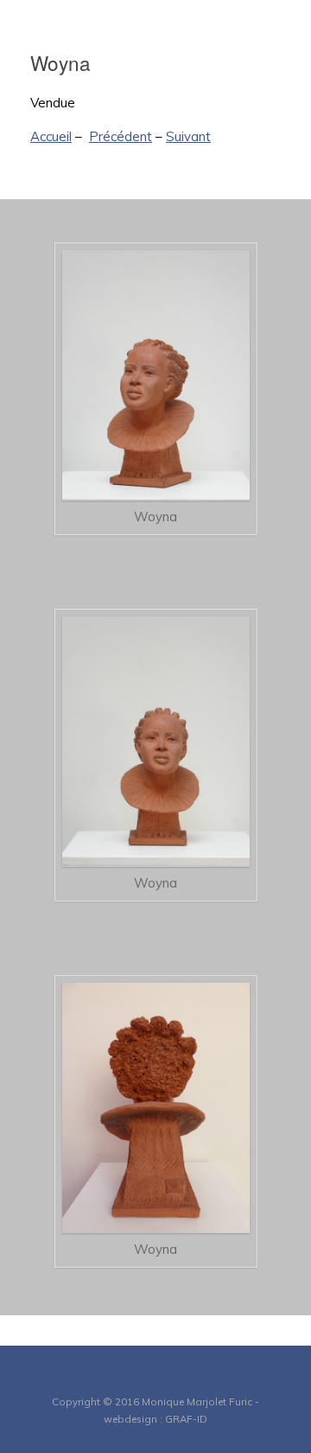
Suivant (188, 136)
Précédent (120, 136)
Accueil (51, 136)
